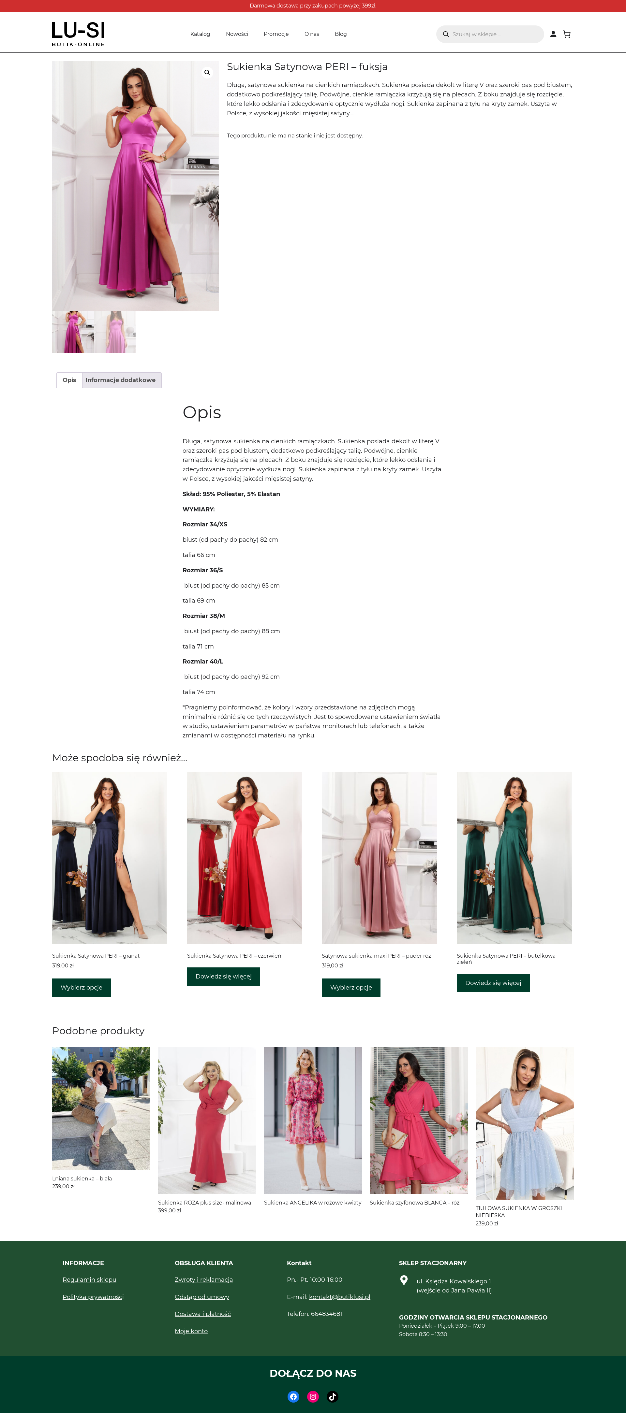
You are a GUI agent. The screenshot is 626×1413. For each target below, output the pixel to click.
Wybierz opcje (81, 987)
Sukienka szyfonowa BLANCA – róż (414, 1203)
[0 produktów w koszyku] (566, 34)
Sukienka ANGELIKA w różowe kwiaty (313, 1203)
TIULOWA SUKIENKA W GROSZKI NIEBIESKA (519, 1212)
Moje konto (191, 1331)
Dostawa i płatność (203, 1314)
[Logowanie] (553, 34)
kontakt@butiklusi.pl (339, 1297)
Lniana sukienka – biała (82, 1179)
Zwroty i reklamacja (204, 1279)
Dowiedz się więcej (224, 976)
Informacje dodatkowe (120, 380)
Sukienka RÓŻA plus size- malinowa (204, 1203)
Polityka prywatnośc (92, 1297)
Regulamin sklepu (89, 1279)
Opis (69, 380)
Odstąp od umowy (202, 1297)
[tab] (69, 380)
